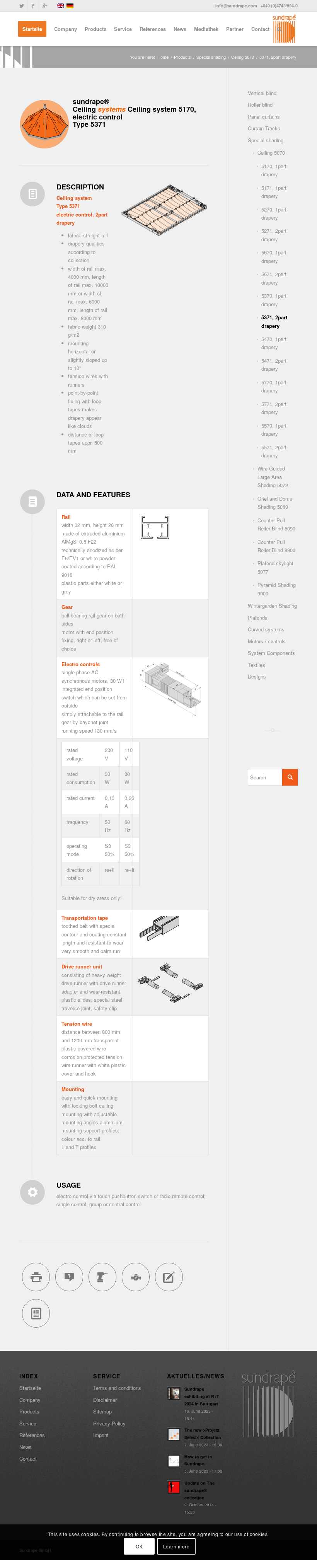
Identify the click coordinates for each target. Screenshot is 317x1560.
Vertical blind (262, 93)
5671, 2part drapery (273, 278)
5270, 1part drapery (273, 213)
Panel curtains (264, 116)
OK (139, 1546)
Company (30, 1399)
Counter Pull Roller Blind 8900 (276, 546)
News (25, 1447)
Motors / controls (267, 641)
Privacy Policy (109, 1423)
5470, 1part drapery (273, 343)
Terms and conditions (117, 1387)
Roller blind (260, 104)
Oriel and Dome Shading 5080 (274, 502)
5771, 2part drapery (273, 408)
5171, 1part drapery (273, 191)
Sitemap (102, 1411)
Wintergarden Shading (272, 605)
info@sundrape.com (236, 6)
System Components (271, 652)
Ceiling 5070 (242, 57)
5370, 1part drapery (273, 299)
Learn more (176, 1546)
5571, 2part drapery (273, 451)
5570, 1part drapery (273, 429)
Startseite (30, 1387)
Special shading (211, 57)
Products (182, 57)
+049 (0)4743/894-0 (279, 6)
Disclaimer (105, 1399)
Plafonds (258, 617)
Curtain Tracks (264, 128)
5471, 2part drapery (273, 364)
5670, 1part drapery (273, 256)
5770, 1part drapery (273, 386)
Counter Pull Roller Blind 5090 (276, 524)
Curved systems (266, 629)
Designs (257, 676)
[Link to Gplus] (45, 6)
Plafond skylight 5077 (275, 567)
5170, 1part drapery (273, 170)
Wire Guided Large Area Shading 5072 (272, 477)
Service (27, 1423)
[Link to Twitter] (21, 6)
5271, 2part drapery (273, 234)
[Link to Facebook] (33, 6)
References (32, 1435)
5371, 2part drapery (274, 321)
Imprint (101, 1435)
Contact (28, 1458)
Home (163, 57)
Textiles (256, 664)
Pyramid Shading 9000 (276, 589)
